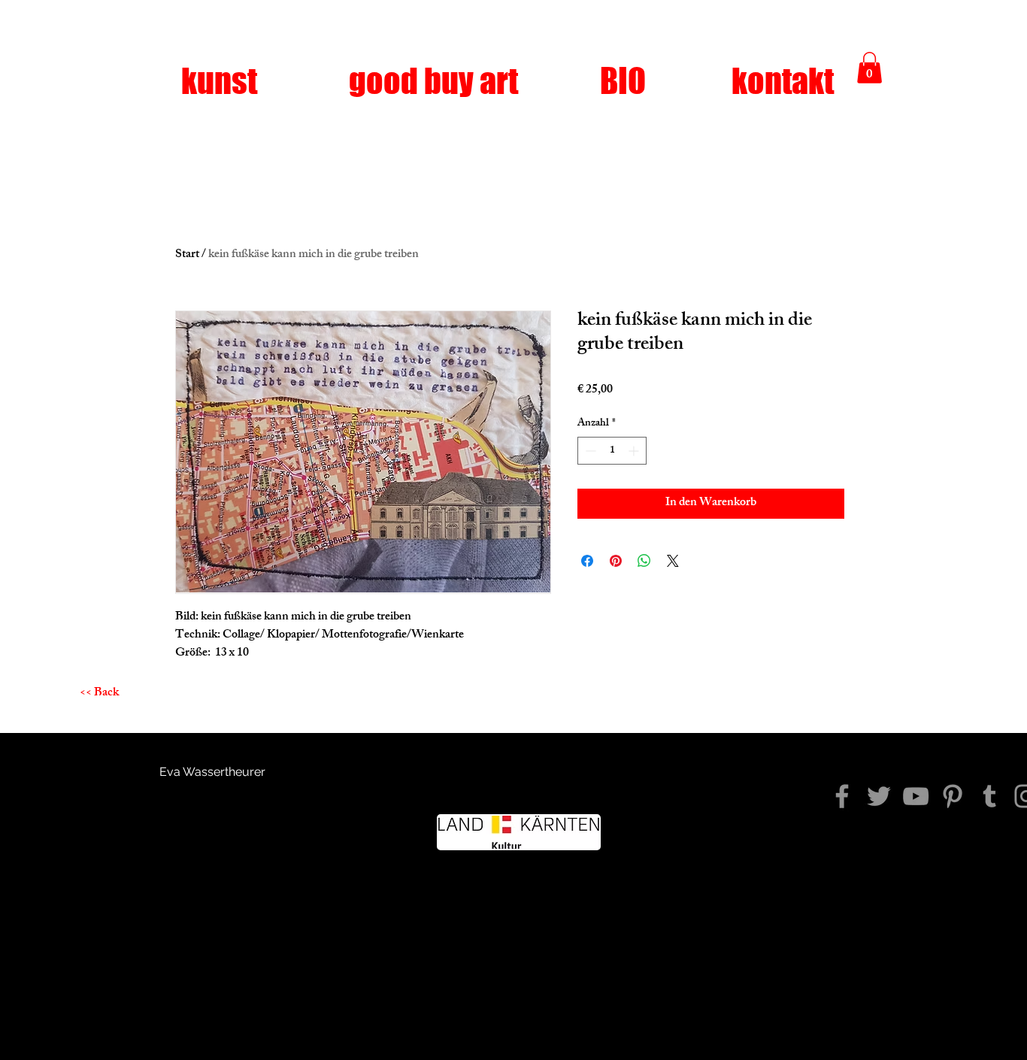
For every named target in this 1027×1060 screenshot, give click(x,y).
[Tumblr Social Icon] (989, 796)
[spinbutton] (612, 451)
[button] (869, 67)
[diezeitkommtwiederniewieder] (842, 796)
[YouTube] (916, 796)
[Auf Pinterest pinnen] (616, 561)
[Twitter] (879, 796)
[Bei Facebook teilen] (587, 561)
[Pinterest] (952, 796)
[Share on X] (673, 561)
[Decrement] (589, 451)
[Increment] (635, 451)
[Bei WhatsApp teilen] (644, 561)
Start (187, 255)
